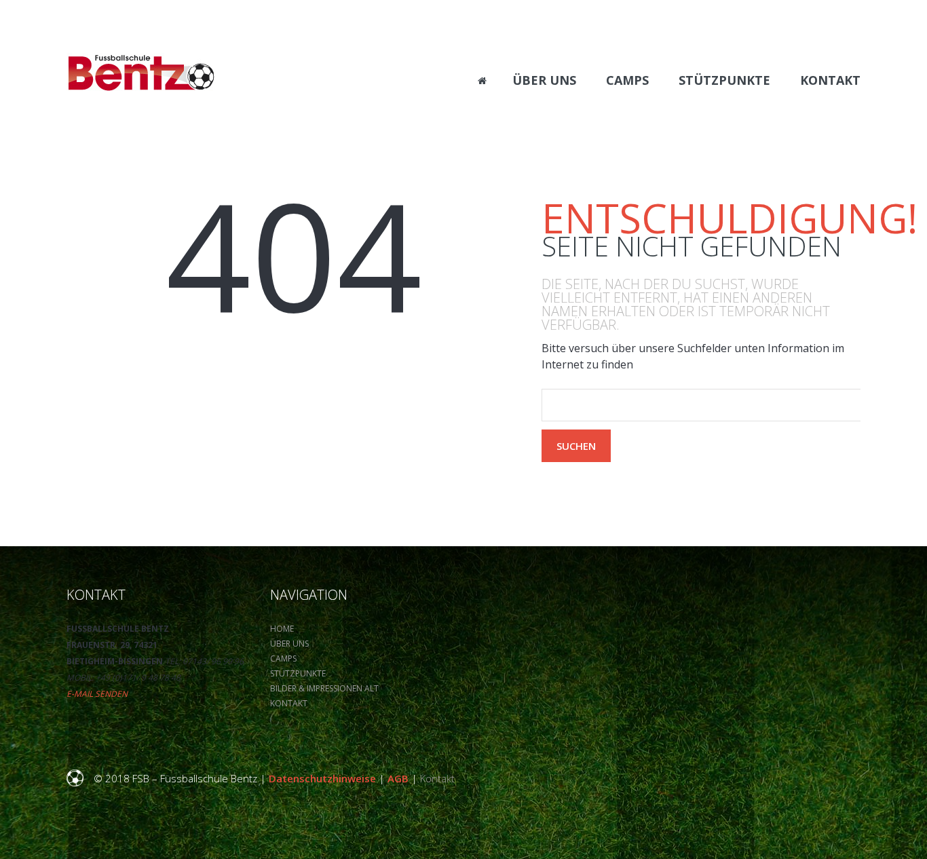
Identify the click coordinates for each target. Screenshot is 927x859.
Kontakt (288, 703)
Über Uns (289, 643)
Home (282, 628)
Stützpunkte (298, 673)
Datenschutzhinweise (322, 778)
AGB (398, 778)
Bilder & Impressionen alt (324, 688)
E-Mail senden (97, 694)
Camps (283, 658)
